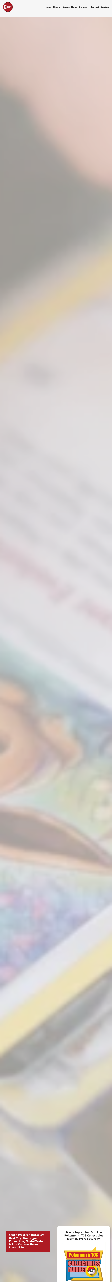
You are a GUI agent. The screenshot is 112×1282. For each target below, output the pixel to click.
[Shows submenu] (60, 7)
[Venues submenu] (88, 7)
